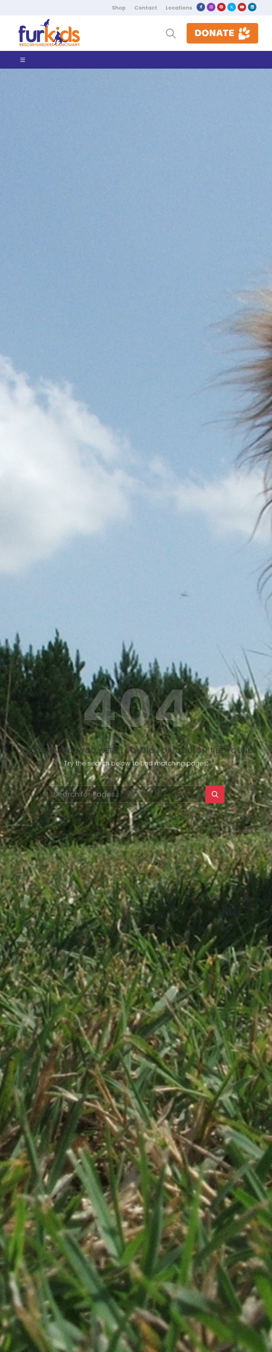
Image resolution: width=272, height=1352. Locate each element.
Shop (119, 7)
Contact (145, 7)
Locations (179, 7)
